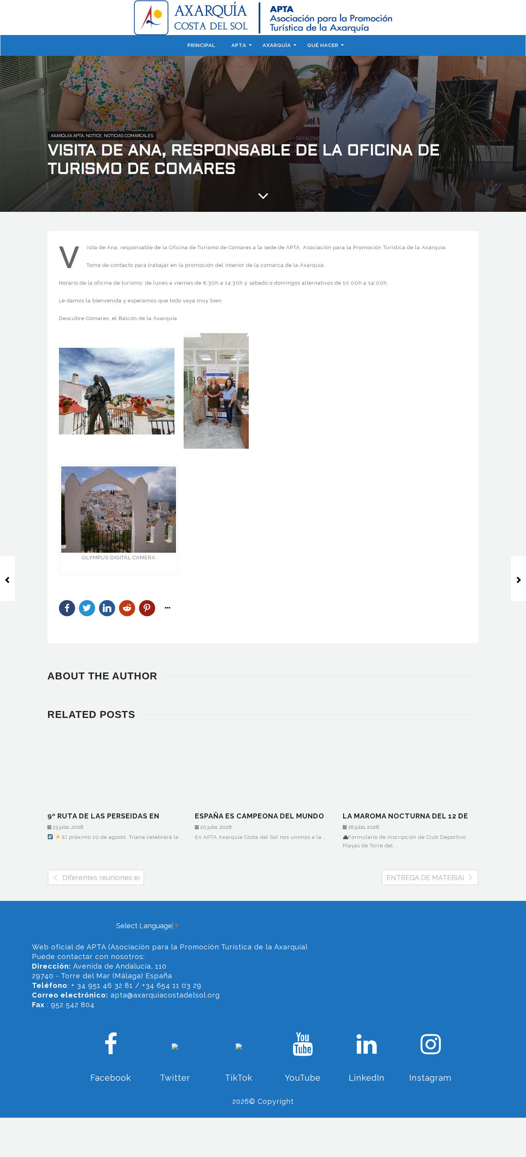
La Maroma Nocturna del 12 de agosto (405, 815)
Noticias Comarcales (128, 135)
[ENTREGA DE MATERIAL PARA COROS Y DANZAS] (518, 578)
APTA (238, 45)
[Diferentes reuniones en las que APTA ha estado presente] (7, 578)
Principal (201, 45)
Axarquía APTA (67, 135)
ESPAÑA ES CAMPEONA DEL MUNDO (259, 815)
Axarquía (277, 45)
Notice (94, 135)
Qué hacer (322, 45)
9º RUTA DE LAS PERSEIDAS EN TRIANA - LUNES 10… (103, 815)
